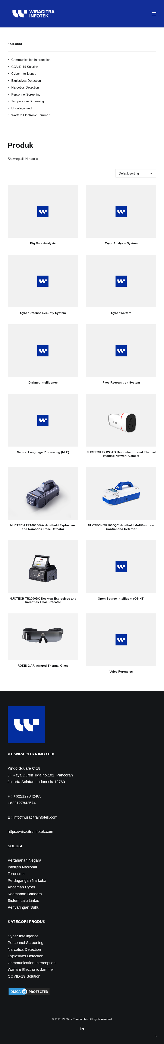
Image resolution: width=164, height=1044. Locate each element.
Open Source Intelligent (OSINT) (121, 598)
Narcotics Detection (24, 949)
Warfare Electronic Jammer (31, 969)
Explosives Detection (25, 956)
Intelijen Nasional (22, 867)
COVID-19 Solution (24, 976)
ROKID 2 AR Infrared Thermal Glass (43, 665)
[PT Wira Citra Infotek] (33, 14)
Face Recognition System (121, 382)
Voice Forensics (121, 671)
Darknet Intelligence (43, 382)
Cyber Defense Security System (43, 313)
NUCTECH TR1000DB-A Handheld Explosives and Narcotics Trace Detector (43, 527)
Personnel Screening (25, 943)
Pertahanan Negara (24, 860)
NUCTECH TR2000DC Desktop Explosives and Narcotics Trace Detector (43, 600)
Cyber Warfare (121, 313)
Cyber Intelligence (23, 936)
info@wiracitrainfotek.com (35, 817)
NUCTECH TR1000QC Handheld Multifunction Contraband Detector (121, 527)
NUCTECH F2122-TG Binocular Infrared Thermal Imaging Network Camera (121, 453)
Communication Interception (32, 963)
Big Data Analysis (43, 243)
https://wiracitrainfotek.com (30, 831)
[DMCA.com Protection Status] (29, 995)
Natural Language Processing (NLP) (43, 452)
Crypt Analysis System (121, 243)
